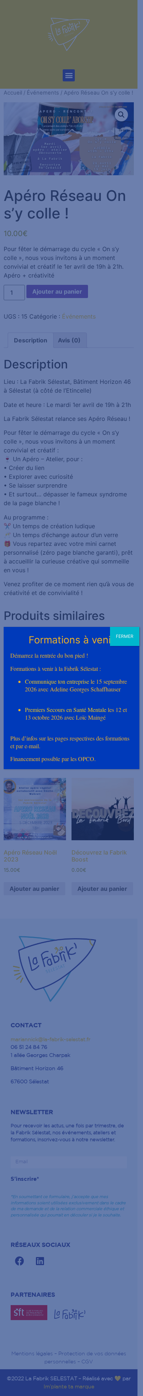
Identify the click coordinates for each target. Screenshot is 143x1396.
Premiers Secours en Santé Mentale (65, 709)
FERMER (124, 636)
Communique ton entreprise (57, 681)
